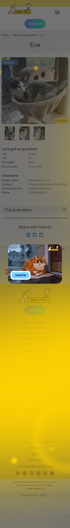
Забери (20, 275)
